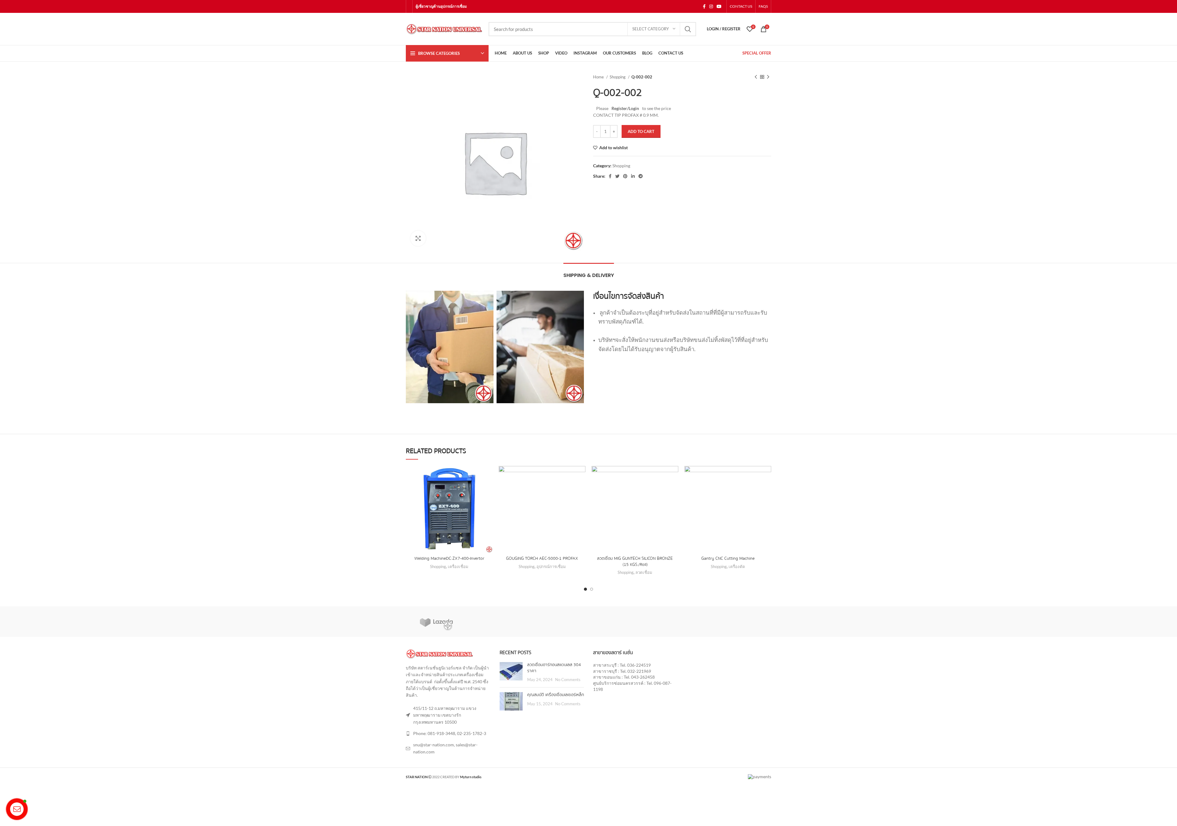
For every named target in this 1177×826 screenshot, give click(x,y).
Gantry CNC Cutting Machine (728, 558)
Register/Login (625, 108)
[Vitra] (436, 621)
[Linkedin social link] (633, 176)
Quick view (488, 490)
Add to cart (641, 131)
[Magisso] (497, 621)
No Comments (568, 679)
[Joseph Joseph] (679, 621)
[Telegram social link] (641, 176)
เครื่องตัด (737, 566)
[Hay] (740, 621)
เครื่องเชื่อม (458, 566)
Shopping (618, 76)
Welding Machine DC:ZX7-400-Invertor (449, 558)
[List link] (448, 733)
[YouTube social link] (719, 6)
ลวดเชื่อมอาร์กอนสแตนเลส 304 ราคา (554, 667)
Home (599, 76)
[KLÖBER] (618, 621)
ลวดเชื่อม (643, 572)
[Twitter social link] (617, 176)
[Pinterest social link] (625, 176)
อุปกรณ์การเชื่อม (551, 566)
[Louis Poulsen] (558, 621)
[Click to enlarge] (418, 238)
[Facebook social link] (704, 6)
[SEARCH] (687, 29)
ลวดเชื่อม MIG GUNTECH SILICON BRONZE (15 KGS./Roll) (635, 561)
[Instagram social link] (711, 6)
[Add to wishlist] (488, 476)
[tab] (588, 272)
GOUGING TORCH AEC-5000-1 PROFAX (542, 558)
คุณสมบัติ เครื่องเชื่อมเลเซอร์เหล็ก (555, 694)
